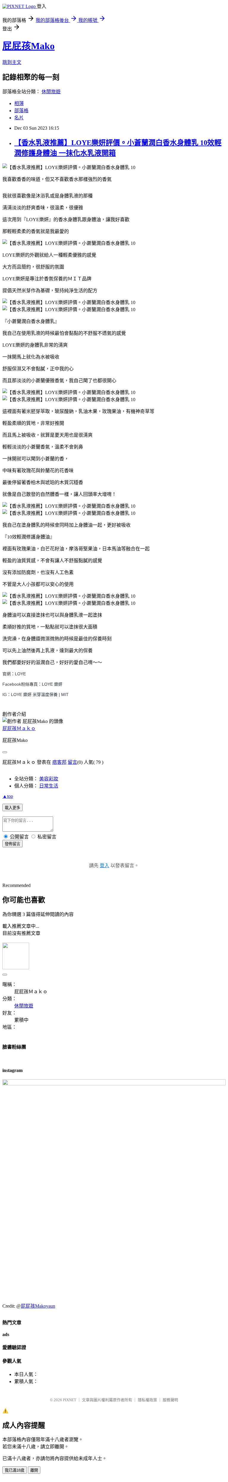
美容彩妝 (48, 778)
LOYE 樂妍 (52, 684)
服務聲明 (170, 1400)
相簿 (19, 103)
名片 (19, 117)
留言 (72, 762)
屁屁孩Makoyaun (38, 1306)
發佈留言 (12, 844)
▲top (7, 796)
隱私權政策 (147, 1400)
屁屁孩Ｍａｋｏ (19, 728)
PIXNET (69, 1400)
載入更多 (12, 808)
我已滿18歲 (14, 1470)
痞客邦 (59, 762)
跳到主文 (11, 62)
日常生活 (48, 785)
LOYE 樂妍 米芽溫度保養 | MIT (40, 694)
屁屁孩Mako (28, 46)
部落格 (21, 110)
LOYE (20, 673)
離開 (34, 1470)
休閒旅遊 (51, 91)
